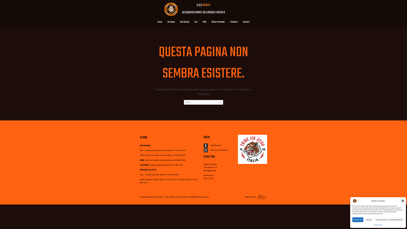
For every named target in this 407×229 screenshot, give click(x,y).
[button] (403, 201)
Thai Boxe (234, 22)
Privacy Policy (378, 225)
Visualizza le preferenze (389, 220)
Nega (369, 220)
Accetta (357, 220)
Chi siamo (171, 22)
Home (160, 22)
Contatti (246, 22)
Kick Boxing (184, 22)
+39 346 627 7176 (210, 167)
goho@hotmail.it (210, 171)
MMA (204, 22)
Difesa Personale (218, 22)
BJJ (195, 22)
